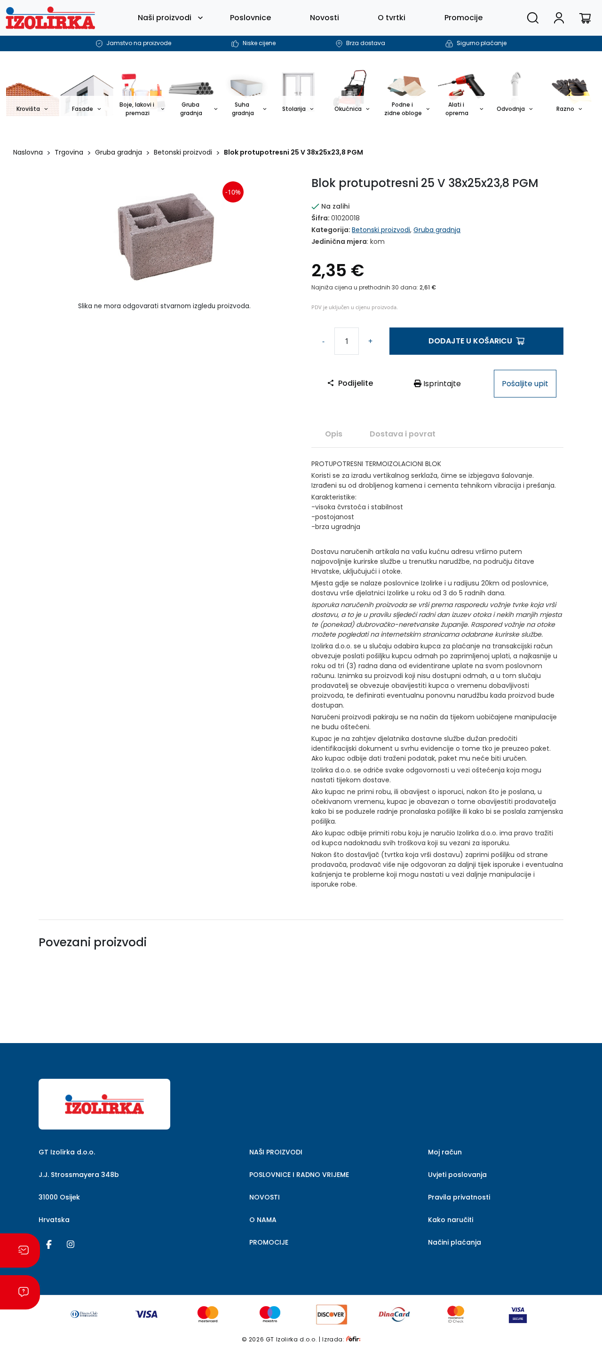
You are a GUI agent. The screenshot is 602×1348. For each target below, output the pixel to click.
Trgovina (69, 152)
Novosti (324, 17)
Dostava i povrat (403, 434)
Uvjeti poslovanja (457, 1174)
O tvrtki (391, 17)
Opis (333, 434)
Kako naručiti (450, 1219)
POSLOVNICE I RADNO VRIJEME (299, 1174)
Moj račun (445, 1152)
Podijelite (355, 383)
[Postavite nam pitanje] (20, 1292)
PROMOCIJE (268, 1242)
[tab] (333, 433)
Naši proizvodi (164, 17)
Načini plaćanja (454, 1242)
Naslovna (28, 152)
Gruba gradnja (118, 152)
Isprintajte (441, 383)
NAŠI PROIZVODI (275, 1152)
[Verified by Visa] (517, 1314)
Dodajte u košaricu (470, 340)
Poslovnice (250, 17)
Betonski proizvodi (183, 152)
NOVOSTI (264, 1197)
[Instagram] (70, 1243)
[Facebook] (49, 1243)
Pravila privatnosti (459, 1197)
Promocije (463, 17)
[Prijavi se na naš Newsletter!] (20, 1250)
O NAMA (263, 1219)
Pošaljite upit (525, 383)
